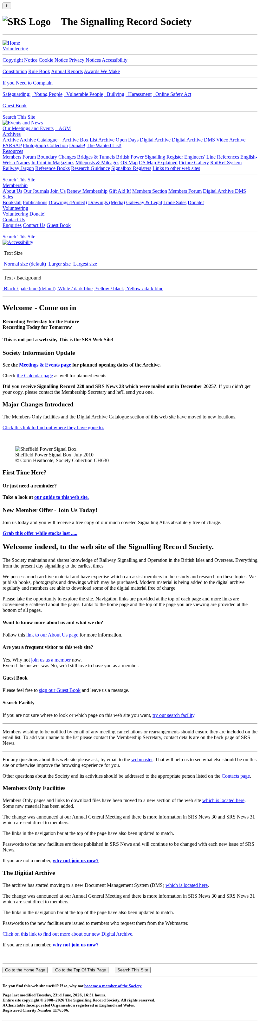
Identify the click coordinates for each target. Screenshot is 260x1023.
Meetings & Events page (45, 364)
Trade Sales (174, 202)
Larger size (59, 264)
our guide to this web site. (61, 497)
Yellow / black (109, 288)
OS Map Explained (158, 162)
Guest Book (15, 105)
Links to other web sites (176, 168)
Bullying (114, 94)
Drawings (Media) (106, 202)
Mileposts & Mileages (97, 162)
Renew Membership (87, 191)
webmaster (142, 759)
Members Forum (19, 157)
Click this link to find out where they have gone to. (53, 427)
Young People (47, 94)
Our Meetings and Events (28, 128)
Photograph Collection (45, 145)
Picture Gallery (194, 162)
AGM (63, 128)
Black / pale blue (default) (29, 288)
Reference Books (52, 168)
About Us (12, 191)
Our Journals (36, 191)
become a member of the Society (113, 985)
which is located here (223, 800)
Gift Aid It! (120, 191)
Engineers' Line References (211, 157)
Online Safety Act (172, 94)
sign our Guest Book (60, 690)
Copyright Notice (20, 60)
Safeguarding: (16, 94)
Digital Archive (155, 139)
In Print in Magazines (52, 162)
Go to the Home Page (25, 970)
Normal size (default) (24, 264)
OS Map (129, 162)
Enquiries (12, 225)
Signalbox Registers (131, 168)
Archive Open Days (118, 139)
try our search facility (173, 715)
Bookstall (12, 202)
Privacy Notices (85, 60)
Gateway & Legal (144, 202)
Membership (15, 185)
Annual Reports (67, 71)
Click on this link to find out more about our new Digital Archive (67, 934)
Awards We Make (102, 71)
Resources (13, 151)
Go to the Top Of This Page (80, 970)
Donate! (77, 145)
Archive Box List (78, 139)
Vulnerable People (83, 94)
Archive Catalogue (38, 139)
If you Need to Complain (28, 82)
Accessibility (114, 60)
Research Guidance (90, 168)
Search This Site (19, 117)
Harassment (139, 94)
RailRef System (226, 162)
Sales (8, 196)
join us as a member (51, 659)
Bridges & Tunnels (96, 157)
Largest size (84, 264)
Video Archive (230, 139)
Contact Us (14, 219)
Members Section (149, 191)
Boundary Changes (56, 157)
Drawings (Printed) (68, 202)
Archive (11, 139)
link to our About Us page (52, 634)
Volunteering (15, 48)
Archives (12, 134)
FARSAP (12, 145)
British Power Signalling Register (149, 157)
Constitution (15, 71)
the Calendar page (35, 375)
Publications (35, 202)
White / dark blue (75, 288)
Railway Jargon (18, 168)
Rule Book (39, 71)
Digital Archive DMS (193, 139)
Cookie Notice (53, 60)
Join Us (58, 191)
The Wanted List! (104, 145)
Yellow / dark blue (144, 288)
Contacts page (236, 776)
